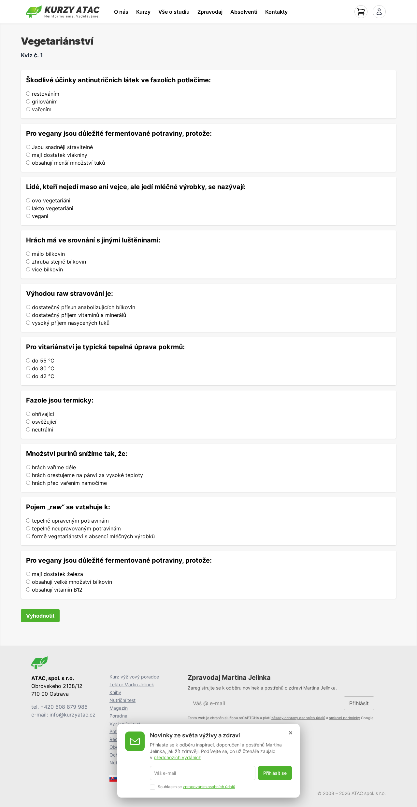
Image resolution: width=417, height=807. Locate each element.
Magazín (118, 708)
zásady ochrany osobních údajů (298, 718)
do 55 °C (42, 360)
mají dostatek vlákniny (58, 155)
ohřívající (42, 414)
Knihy (115, 692)
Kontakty (276, 11)
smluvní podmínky (344, 718)
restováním (44, 93)
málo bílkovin (47, 254)
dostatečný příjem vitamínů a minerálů (78, 315)
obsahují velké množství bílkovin (71, 582)
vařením (40, 109)
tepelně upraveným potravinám (69, 520)
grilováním (44, 101)
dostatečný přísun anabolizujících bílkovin (82, 307)
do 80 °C (42, 368)
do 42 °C (42, 376)
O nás (121, 11)
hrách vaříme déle (53, 467)
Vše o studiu (174, 11)
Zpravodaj (210, 11)
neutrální (41, 429)
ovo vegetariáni (50, 200)
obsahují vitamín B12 (56, 589)
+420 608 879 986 (64, 707)
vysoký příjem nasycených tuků (69, 323)
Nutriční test (122, 700)
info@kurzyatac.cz (72, 714)
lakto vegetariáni (51, 208)
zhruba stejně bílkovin (58, 261)
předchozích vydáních (177, 757)
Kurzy (143, 11)
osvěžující (43, 421)
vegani (39, 216)
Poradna (118, 715)
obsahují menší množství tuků (67, 162)
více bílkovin (46, 269)
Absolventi (243, 11)
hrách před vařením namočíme (68, 483)
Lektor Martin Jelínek (131, 684)
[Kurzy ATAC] (63, 11)
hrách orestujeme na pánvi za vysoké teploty (86, 475)
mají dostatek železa (56, 574)
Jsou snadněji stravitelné (61, 147)
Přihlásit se (275, 773)
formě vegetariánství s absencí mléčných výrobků (92, 536)
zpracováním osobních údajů (209, 786)
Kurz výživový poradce (134, 676)
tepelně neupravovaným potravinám (75, 528)
